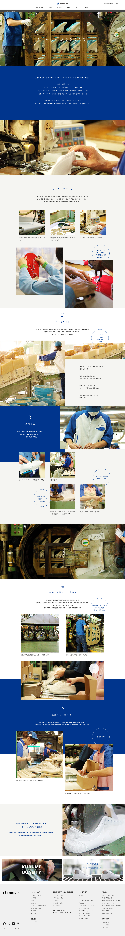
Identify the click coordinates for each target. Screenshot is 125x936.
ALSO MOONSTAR (84, 913)
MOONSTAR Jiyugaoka (86, 911)
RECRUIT (33, 913)
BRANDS (34, 920)
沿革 (32, 900)
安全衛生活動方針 (107, 913)
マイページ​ (56, 905)
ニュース (33, 903)
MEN (50, 7)
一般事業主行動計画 (107, 908)
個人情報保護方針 (107, 898)
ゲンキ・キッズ (83, 918)
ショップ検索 (105, 925)
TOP (2, 11)
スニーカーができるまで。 (86, 900)
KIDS (68, 7)
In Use (81, 895)
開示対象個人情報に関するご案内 (111, 900)
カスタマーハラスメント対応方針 (111, 905)
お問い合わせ (105, 922)
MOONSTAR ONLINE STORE (63, 892)
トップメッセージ (36, 895)
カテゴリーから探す (59, 895)
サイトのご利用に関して (109, 895)
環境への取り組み (36, 908)
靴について (82, 903)
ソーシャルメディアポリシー (110, 903)
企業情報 (33, 898)
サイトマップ (105, 927)
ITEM (76, 7)
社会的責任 (34, 911)
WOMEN (59, 7)
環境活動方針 (105, 911)
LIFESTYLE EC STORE (62, 911)
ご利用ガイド (57, 900)
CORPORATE (35, 892)
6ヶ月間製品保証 (84, 908)
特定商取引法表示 (58, 903)
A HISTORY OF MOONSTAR (87, 905)
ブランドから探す (58, 898)
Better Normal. (83, 898)
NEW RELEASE (40, 7)
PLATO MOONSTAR (85, 916)
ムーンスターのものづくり (38, 905)
